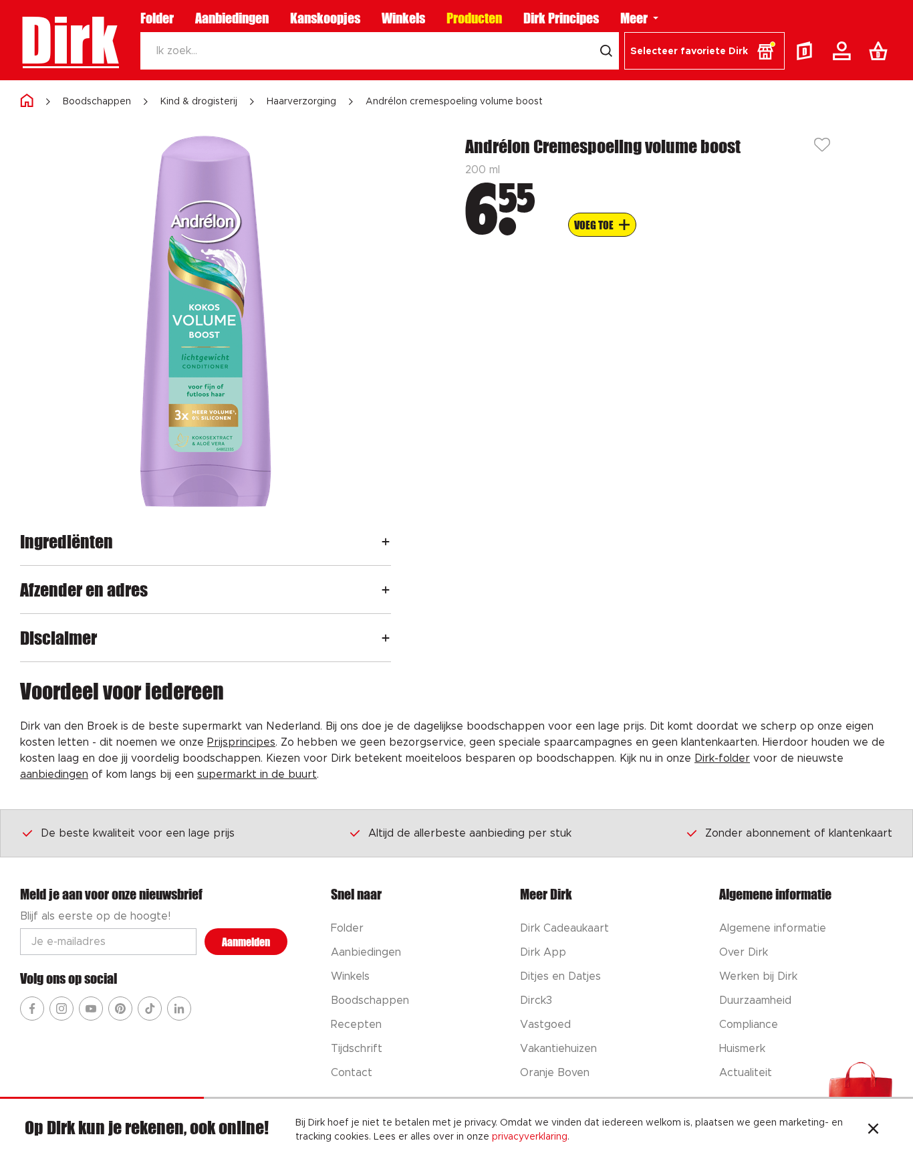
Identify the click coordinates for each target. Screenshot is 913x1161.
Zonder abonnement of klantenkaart (798, 833)
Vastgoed (545, 1024)
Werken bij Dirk (758, 976)
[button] (704, 51)
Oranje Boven (555, 1072)
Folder (157, 18)
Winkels (403, 18)
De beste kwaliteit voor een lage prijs (138, 833)
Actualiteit (745, 1072)
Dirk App (543, 952)
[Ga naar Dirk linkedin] (179, 1008)
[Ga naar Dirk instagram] (61, 1008)
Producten (474, 18)
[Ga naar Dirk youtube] (91, 1008)
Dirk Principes (561, 18)
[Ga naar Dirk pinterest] (120, 1008)
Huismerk (742, 1048)
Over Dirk (743, 952)
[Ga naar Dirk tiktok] (150, 1008)
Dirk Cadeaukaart (564, 928)
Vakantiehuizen (558, 1048)
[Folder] (807, 50)
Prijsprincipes (241, 742)
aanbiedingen (54, 774)
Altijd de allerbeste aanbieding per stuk (469, 833)
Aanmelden (246, 942)
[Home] (26, 101)
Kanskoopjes (325, 18)
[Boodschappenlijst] (881, 50)
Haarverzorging (301, 101)
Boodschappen (97, 101)
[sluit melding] (873, 1130)
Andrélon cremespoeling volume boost (454, 101)
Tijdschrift (356, 1048)
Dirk (69, 40)
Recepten (356, 1024)
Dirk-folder (722, 758)
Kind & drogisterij (198, 101)
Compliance (748, 1024)
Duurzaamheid (755, 1000)
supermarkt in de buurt (257, 774)
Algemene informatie (772, 928)
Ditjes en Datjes (560, 976)
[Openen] (385, 541)
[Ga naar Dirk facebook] (32, 1008)
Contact (351, 1072)
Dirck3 (536, 1000)
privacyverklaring (529, 1137)
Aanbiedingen (232, 18)
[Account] (844, 50)
